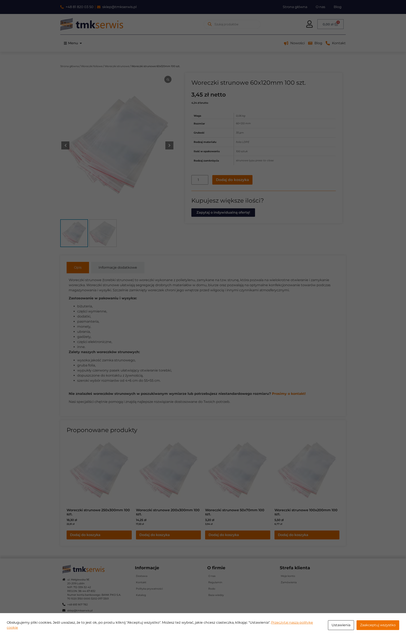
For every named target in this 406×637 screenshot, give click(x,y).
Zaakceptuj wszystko (378, 625)
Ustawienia (341, 625)
